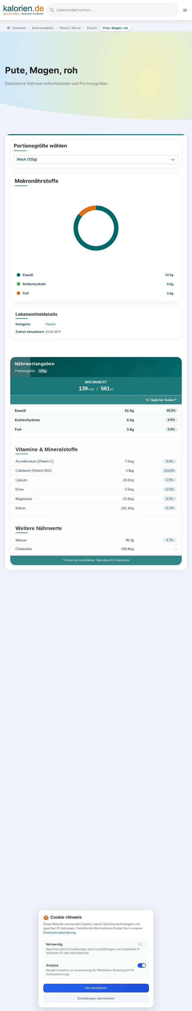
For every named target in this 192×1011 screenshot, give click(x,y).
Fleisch (51, 324)
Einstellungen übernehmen (96, 998)
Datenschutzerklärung (59, 932)
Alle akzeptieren (96, 988)
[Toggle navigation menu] (185, 10)
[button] (173, 159)
